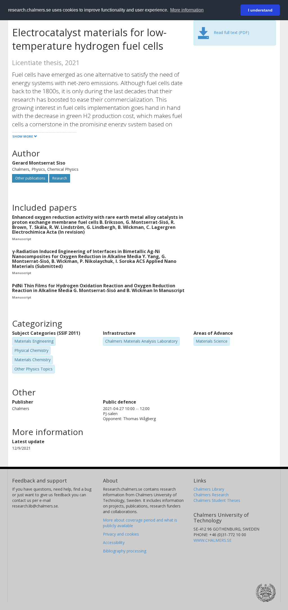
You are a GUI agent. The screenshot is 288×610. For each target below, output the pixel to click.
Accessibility (114, 542)
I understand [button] (260, 10)
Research (59, 178)
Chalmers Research (211, 494)
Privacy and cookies (121, 534)
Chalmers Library (209, 489)
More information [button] (187, 10)
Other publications (30, 178)
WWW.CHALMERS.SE (212, 540)
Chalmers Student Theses (217, 500)
